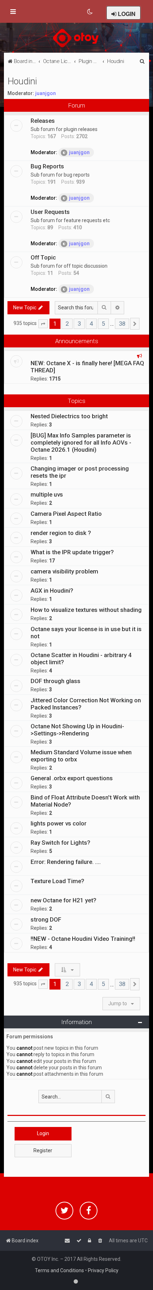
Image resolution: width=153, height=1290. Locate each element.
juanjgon (45, 93)
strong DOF (46, 919)
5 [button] (103, 323)
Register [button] (42, 1150)
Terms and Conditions (59, 1270)
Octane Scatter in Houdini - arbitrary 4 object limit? (81, 658)
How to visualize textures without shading (86, 609)
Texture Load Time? (57, 881)
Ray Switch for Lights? (60, 842)
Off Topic (43, 257)
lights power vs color (58, 823)
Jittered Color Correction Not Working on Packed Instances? (86, 704)
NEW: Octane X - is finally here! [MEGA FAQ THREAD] (87, 367)
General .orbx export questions (72, 778)
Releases (43, 120)
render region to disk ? (61, 532)
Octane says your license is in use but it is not (86, 632)
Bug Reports (47, 166)
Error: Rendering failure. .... (66, 861)
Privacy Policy (103, 1270)
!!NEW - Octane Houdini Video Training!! (83, 938)
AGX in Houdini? (52, 590)
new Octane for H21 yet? (63, 900)
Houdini (22, 81)
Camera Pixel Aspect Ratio (66, 513)
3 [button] (79, 323)
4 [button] (91, 323)
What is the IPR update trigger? (72, 552)
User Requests (50, 211)
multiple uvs (47, 494)
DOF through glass (55, 681)
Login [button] (43, 1133)
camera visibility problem (64, 571)
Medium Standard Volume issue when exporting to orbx (81, 756)
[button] (43, 324)
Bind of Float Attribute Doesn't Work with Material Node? (85, 801)
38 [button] (122, 323)
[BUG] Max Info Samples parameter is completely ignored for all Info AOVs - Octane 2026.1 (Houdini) (81, 442)
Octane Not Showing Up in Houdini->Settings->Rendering (77, 730)
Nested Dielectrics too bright (69, 416)
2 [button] (67, 323)
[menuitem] (90, 11)
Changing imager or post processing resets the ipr (80, 472)
